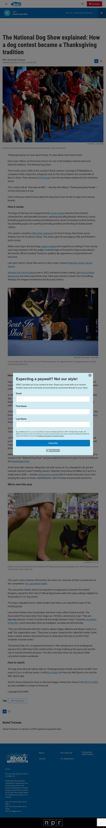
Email (18, 393)
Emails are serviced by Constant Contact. (51, 436)
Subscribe (53, 442)
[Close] (90, 375)
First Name (21, 406)
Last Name (21, 419)
